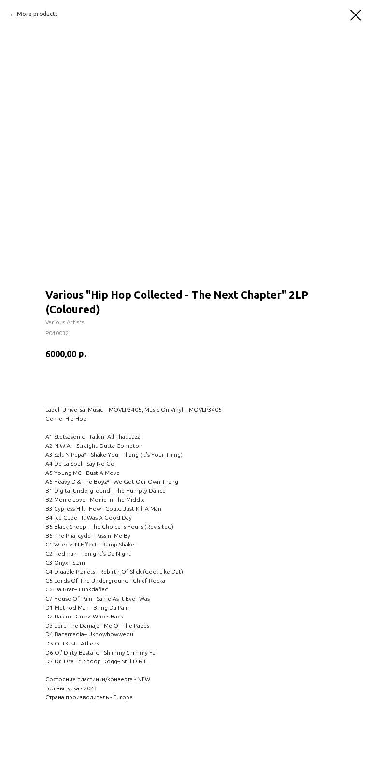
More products (37, 14)
